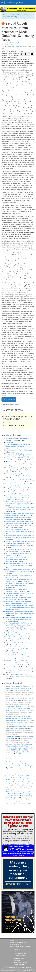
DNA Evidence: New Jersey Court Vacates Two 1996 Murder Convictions (19, 550)
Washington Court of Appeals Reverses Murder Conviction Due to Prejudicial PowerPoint (19, 475)
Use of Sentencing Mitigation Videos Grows (18, 545)
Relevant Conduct (10, 760)
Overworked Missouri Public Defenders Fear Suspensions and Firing (18, 666)
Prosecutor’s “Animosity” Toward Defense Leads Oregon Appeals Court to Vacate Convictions (19, 670)
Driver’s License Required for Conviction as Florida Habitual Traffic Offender (18, 445)
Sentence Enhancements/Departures (14, 732)
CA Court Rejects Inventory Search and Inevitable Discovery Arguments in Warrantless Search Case (20, 509)
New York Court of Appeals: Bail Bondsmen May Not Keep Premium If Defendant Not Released (20, 542)
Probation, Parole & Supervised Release (23, 803)
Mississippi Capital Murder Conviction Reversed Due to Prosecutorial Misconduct (19, 564)
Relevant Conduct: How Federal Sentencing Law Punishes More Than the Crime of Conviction (19, 687)
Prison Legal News (15, 944)
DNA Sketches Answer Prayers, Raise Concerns (19, 450)
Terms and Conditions (20, 953)
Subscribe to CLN (19, 958)
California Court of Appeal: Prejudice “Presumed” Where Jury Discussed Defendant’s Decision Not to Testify (20, 607)
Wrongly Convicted (19, 964)
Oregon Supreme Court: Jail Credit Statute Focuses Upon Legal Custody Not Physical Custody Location (20, 708)
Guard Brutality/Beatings (11, 740)
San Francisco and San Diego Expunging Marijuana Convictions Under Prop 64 (17, 634)
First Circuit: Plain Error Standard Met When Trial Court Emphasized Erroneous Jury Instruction (20, 536)
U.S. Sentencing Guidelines (19, 46)
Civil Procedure (22, 710)
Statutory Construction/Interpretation (23, 788)
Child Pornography (10, 790)
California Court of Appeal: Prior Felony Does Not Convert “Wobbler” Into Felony (20, 515)
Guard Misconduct (27, 738)
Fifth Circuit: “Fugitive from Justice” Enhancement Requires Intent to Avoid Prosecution (16, 559)
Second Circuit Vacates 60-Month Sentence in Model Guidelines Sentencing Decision (18, 602)
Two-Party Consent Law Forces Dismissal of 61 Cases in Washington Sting (19, 485)
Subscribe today (12, 17)
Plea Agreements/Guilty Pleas (21, 742)
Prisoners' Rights (10, 724)
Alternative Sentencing (28, 730)
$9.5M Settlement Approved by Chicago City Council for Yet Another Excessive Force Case (19, 676)
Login (17, 404)
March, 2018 (5, 44)
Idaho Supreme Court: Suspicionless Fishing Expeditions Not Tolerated (18, 519)
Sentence (21, 772)
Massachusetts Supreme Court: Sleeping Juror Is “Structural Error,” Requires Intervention (19, 503)
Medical (7, 722)
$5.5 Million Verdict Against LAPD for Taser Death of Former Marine (18, 662)
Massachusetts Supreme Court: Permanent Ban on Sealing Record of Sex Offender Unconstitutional (20, 612)
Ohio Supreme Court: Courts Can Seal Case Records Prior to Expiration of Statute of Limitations (18, 498)
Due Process (21, 702)
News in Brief (9, 442)
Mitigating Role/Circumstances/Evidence (20, 756)
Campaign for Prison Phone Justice (20, 946)
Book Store (17, 960)
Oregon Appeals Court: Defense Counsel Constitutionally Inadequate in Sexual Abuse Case (20, 648)
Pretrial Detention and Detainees (21, 704)
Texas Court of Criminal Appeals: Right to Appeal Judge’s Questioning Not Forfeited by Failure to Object (20, 470)
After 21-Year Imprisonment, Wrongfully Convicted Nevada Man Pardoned (17, 530)
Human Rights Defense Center (18, 942)
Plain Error (24, 692)
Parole (31, 722)
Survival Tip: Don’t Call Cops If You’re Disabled (19, 629)
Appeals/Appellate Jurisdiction (13, 712)
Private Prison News (19, 955)
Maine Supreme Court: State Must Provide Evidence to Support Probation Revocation (18, 463)
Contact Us (17, 949)
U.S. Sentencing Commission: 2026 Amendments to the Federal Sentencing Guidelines (20, 727)
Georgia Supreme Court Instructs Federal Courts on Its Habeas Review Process (19, 522)
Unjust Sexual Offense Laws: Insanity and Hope (19, 643)
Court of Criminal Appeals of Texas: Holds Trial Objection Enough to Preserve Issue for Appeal (19, 570)
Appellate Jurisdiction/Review (13, 758)
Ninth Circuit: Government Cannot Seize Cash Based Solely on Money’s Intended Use (19, 638)
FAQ (15, 951)
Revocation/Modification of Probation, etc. (15, 799)
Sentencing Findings (25, 758)
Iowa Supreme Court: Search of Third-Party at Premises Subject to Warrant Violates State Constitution (19, 625)
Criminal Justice (24, 712)
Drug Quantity (13, 734)
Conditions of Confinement (16, 722)
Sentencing (10, 46)
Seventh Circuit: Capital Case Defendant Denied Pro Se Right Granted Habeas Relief (19, 584)
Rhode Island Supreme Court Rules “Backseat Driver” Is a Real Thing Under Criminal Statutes (19, 618)
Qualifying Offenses (21, 786)
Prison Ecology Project (20, 962)
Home (12, 940)
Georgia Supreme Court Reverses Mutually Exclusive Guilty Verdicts (18, 489)
